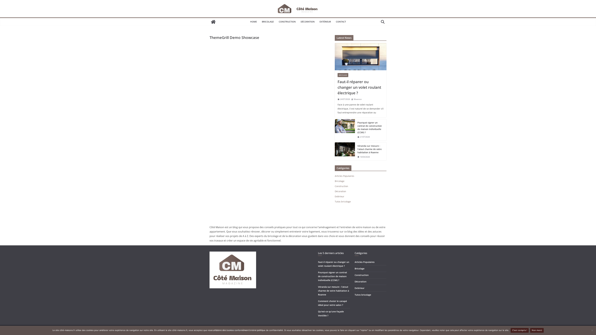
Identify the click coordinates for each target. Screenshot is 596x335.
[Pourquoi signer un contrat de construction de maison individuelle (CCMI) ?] (345, 130)
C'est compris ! (519, 330)
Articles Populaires (344, 175)
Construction (287, 21)
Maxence (358, 99)
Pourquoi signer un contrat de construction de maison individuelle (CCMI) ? (369, 127)
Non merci (537, 330)
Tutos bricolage (343, 201)
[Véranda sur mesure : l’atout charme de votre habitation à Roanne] (345, 151)
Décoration (308, 21)
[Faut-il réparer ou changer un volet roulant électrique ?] (360, 56)
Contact (341, 21)
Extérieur (325, 21)
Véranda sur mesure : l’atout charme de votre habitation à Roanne (369, 149)
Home (253, 21)
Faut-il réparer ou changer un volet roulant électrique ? (359, 87)
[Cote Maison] (213, 22)
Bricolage (268, 21)
